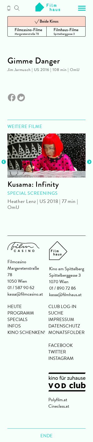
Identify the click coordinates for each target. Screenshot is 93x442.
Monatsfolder (66, 332)
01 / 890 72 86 (62, 288)
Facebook (60, 345)
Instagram (61, 358)
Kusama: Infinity (33, 184)
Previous (3, 162)
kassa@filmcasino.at (25, 294)
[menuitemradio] (27, 31)
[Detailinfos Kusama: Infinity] (46, 155)
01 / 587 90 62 (20, 287)
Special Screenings (32, 193)
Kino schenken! (26, 332)
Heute (14, 306)
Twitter (57, 351)
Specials (17, 319)
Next (89, 162)
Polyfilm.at (57, 399)
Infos (14, 325)
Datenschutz (64, 325)
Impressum (61, 319)
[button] (82, 8)
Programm (20, 313)
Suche (55, 313)
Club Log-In (62, 306)
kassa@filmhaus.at (65, 294)
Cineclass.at (58, 406)
